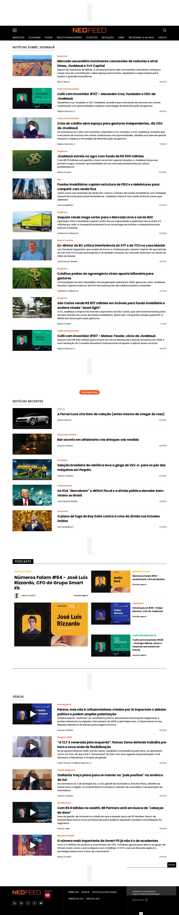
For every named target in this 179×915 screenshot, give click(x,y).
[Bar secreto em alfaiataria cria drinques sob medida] (32, 444)
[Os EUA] (32, 495)
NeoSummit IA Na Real (141, 37)
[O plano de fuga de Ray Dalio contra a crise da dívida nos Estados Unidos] (32, 520)
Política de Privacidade (104, 892)
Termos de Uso (75, 898)
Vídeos (162, 37)
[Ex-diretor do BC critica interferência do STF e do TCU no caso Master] (32, 249)
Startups (91, 37)
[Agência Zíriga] (146, 899)
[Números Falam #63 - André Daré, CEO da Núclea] (110, 582)
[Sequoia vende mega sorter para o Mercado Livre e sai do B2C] (32, 221)
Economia (35, 37)
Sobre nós (73, 892)
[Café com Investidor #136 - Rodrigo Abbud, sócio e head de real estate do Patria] (110, 646)
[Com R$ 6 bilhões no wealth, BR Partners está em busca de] (32, 812)
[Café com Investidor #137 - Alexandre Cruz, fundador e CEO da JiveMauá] (32, 98)
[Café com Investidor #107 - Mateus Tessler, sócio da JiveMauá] (32, 340)
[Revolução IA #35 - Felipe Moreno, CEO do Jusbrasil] (110, 614)
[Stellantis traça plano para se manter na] (32, 779)
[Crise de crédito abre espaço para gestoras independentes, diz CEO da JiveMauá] (32, 127)
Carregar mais (89, 392)
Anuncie (86, 892)
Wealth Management (69, 37)
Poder (48, 37)
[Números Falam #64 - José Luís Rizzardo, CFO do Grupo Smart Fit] (51, 624)
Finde (121, 37)
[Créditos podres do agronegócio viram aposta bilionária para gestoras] (32, 278)
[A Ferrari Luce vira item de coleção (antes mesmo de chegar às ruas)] (32, 418)
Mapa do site (93, 898)
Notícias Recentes (28, 401)
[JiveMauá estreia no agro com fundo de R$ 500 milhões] (32, 160)
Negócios (18, 37)
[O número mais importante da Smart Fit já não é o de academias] (32, 845)
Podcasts (23, 561)
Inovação (108, 37)
